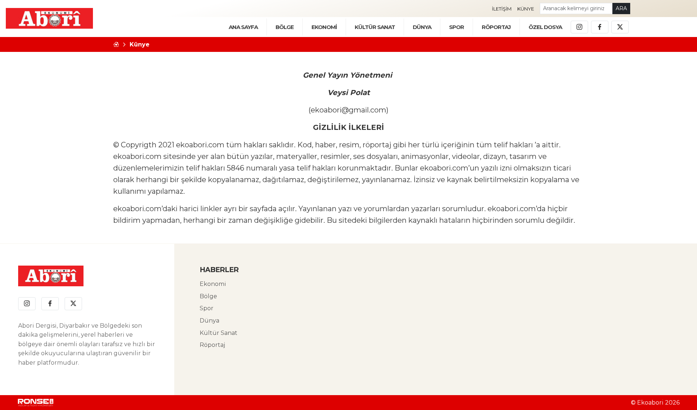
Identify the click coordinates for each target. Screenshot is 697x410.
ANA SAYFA (243, 27)
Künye (525, 9)
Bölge (208, 296)
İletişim (501, 9)
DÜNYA (422, 27)
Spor (456, 27)
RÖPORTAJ (496, 27)
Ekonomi (213, 283)
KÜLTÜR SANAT (375, 27)
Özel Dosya (545, 27)
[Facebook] (599, 27)
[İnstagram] (579, 27)
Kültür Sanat (218, 332)
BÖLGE (285, 27)
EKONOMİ (324, 27)
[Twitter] (620, 27)
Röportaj (212, 344)
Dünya (209, 320)
